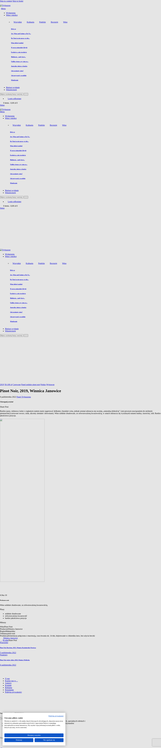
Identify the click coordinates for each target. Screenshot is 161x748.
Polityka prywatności (56, 716)
